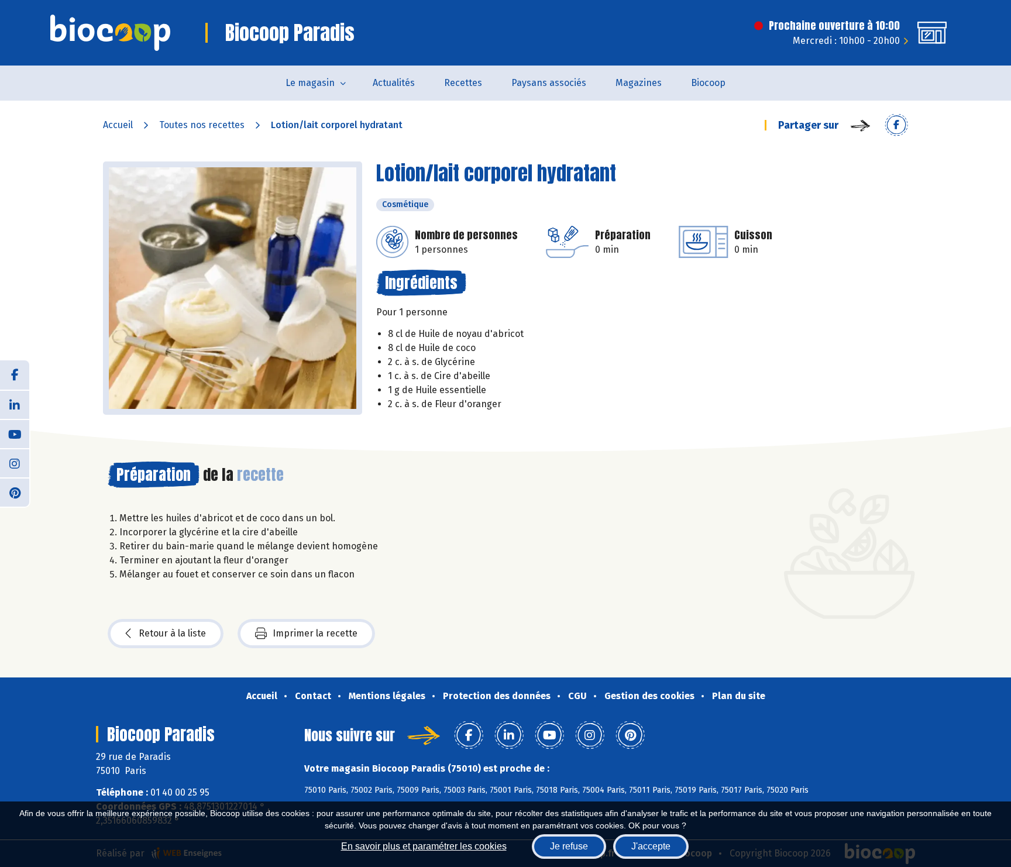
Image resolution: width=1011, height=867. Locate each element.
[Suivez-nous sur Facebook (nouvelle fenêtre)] (14, 375)
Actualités (394, 82)
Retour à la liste (172, 633)
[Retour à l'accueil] (110, 33)
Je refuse (569, 846)
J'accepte (650, 846)
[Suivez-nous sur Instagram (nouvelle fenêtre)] (14, 462)
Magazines (638, 82)
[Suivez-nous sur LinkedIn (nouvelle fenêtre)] (14, 404)
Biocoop (708, 82)
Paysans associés (548, 82)
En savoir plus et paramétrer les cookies (424, 846)
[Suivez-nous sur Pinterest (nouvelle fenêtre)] (14, 492)
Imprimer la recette (315, 633)
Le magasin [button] (310, 82)
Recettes (463, 82)
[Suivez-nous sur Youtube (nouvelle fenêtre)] (14, 433)
